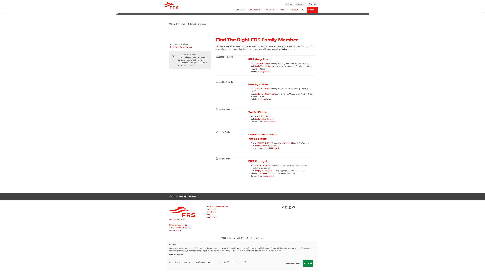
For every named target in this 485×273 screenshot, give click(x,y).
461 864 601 (265, 89)
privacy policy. (276, 251)
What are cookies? (176, 255)
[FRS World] (187, 5)
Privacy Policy (212, 209)
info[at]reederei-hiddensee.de (266, 146)
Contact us (192, 196)
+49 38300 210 (288, 143)
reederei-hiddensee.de (271, 148)
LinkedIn (290, 207)
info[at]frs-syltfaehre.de (264, 94)
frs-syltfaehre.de (264, 99)
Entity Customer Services (197, 24)
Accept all (308, 263)
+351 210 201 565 (264, 165)
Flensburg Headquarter (181, 44)
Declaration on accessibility (217, 207)
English (313, 4)
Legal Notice (211, 212)
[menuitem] (241, 10)
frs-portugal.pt (268, 176)
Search (290, 4)
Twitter (282, 207)
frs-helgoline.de (264, 72)
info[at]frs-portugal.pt (263, 171)
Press (209, 215)
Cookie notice (212, 217)
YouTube (293, 207)
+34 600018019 (266, 173)
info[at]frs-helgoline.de (264, 66)
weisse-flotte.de (269, 122)
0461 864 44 (265, 64)
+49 (258, 64)
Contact (183, 24)
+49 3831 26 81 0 (264, 116)
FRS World (173, 24)
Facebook (286, 207)
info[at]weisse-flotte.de (264, 119)
